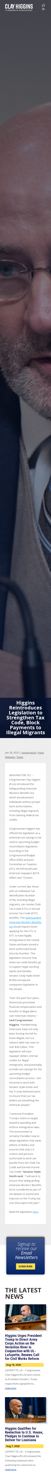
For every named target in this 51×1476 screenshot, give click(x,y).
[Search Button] (43, 5)
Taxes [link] (19, 757)
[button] (43, 9)
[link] (19, 7)
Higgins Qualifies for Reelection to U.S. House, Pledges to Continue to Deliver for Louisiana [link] (24, 1434)
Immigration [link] (29, 752)
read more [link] (10, 1388)
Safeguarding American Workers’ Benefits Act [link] (25, 922)
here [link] (35, 1211)
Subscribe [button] (25, 1266)
